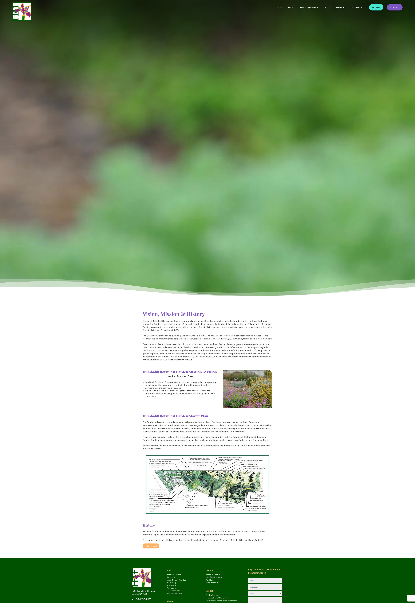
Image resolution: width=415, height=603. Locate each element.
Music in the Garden (213, 582)
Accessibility (171, 585)
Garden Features (212, 595)
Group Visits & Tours (174, 593)
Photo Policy (171, 582)
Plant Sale (210, 580)
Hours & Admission (174, 574)
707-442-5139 (141, 599)
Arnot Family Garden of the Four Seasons (221, 600)
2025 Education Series (214, 577)
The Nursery (171, 588)
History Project (151, 545)
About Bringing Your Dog (176, 580)
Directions (171, 577)
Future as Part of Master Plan (217, 598)
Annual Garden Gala (214, 574)
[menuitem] (280, 5)
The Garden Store (174, 590)
